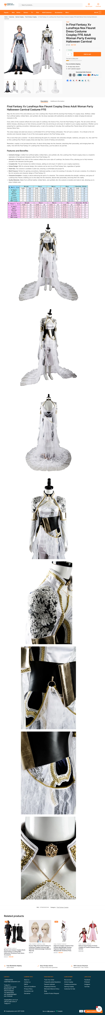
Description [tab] (44, 101)
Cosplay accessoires (70, 984)
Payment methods (49, 984)
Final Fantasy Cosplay (31, 17)
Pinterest (87, 982)
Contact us (27, 982)
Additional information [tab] (57, 101)
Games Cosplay (19, 17)
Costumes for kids (69, 989)
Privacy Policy (28, 989)
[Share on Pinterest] (76, 80)
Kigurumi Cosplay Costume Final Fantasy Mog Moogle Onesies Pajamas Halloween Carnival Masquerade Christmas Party (63, 948)
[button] (59, 50)
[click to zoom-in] (33, 50)
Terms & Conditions (30, 986)
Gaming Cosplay (69, 986)
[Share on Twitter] (73, 80)
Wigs (43, 944)
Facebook (87, 980)
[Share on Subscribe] (82, 80)
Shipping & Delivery (50, 986)
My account (67, 980)
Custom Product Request (51, 993)
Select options (15, 960)
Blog (45, 991)
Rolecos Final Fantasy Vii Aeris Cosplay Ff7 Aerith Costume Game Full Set (89, 947)
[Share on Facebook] (70, 80)
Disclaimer (27, 993)
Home (6, 17)
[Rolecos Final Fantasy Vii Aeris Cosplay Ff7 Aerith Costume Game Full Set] (90, 931)
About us (26, 980)
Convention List (28, 991)
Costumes (11, 17)
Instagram (87, 984)
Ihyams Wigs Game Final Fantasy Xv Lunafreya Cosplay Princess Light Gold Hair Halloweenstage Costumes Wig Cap (40, 948)
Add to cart (87, 54)
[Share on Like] (67, 80)
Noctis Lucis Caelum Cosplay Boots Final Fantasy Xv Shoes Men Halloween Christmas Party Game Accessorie (14, 952)
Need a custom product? (94, 1011)
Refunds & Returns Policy (51, 989)
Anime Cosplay (68, 982)
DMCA (26, 984)
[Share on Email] (79, 80)
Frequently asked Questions (52, 982)
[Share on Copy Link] (88, 80)
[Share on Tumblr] (85, 80)
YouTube (86, 986)
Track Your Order (49, 980)
